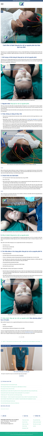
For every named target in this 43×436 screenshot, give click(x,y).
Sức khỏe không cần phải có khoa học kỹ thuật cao (10, 403)
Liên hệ (34, 426)
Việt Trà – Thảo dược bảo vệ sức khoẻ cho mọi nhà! (11, 341)
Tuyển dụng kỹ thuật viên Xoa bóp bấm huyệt (9, 384)
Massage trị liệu (25, 428)
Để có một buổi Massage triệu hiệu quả (8, 400)
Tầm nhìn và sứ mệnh (37, 424)
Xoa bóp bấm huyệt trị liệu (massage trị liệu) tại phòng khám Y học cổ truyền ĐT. (15, 392)
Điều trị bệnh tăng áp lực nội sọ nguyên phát (15, 235)
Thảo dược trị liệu (25, 419)
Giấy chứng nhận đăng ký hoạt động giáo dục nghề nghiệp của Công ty (13, 386)
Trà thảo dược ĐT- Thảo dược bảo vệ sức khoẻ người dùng (11, 394)
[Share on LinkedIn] (23, 337)
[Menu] (2, 4)
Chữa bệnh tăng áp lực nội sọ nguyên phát (15, 318)
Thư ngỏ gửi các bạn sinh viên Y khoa (7, 388)
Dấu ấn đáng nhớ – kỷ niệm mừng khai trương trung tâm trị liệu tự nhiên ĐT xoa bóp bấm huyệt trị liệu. (19, 396)
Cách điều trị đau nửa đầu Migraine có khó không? (31, 341)
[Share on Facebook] (19, 337)
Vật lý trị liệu (24, 426)
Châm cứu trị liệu (25, 424)
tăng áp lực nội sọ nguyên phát (19, 103)
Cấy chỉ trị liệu (24, 422)
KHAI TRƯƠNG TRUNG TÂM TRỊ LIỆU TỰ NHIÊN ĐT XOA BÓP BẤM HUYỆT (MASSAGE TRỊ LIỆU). (18, 398)
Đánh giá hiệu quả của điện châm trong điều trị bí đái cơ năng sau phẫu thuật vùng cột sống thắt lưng (19, 390)
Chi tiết (21, 375)
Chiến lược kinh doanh (37, 422)
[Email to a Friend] (21, 337)
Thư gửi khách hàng (36, 419)
